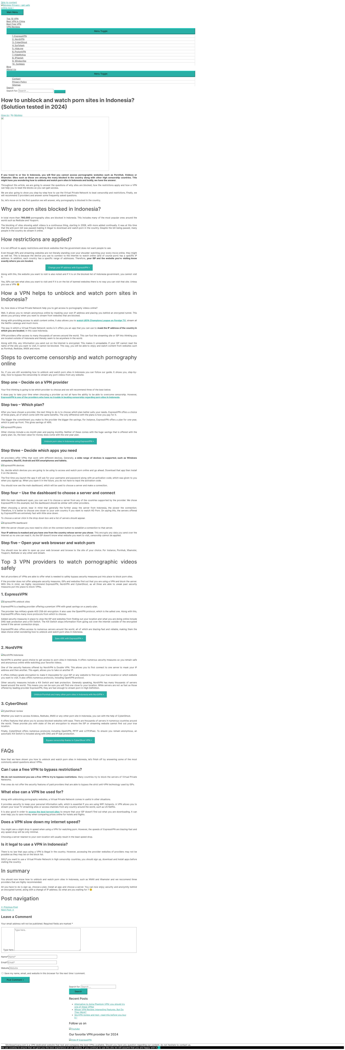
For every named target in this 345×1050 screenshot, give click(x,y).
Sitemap (16, 85)
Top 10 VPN (12, 18)
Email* (4, 962)
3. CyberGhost (19, 42)
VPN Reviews (13, 26)
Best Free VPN (13, 24)
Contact (16, 78)
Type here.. (8, 949)
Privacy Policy (19, 81)
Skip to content (9, 2)
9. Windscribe (19, 61)
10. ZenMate (18, 64)
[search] (35, 90)
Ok (159, 1047)
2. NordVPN (18, 39)
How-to (5, 115)
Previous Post (9, 907)
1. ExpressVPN (19, 36)
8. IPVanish (17, 57)
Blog (8, 66)
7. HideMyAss (19, 54)
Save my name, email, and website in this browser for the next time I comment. (44, 973)
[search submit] (59, 91)
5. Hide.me (17, 48)
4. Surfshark (18, 45)
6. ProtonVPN (19, 51)
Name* (4, 956)
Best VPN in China (15, 21)
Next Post (7, 909)
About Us (11, 69)
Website (5, 968)
